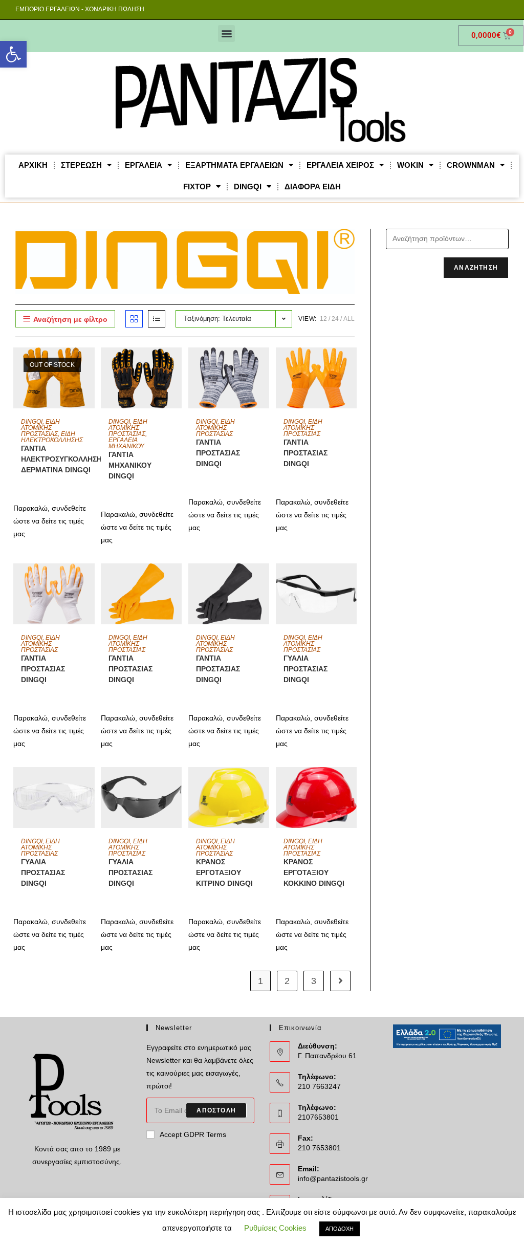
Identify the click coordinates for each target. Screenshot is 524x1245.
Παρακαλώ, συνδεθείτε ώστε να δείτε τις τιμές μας (49, 521)
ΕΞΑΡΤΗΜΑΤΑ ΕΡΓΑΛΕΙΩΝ (234, 165)
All (349, 318)
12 (323, 318)
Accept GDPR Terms (193, 1134)
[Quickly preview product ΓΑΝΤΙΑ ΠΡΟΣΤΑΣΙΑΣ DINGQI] (264, 365)
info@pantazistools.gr (333, 1178)
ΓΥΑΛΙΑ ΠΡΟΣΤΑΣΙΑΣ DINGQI (305, 669)
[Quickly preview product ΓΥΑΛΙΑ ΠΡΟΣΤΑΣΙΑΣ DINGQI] (351, 581)
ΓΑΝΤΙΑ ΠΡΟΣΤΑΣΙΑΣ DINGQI (218, 453)
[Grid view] (134, 318)
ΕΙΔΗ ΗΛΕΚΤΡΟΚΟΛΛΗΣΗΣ (52, 437)
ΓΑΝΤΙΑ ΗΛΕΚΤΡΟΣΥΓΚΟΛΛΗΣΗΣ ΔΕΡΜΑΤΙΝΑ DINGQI (63, 459)
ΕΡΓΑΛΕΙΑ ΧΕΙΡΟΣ (340, 165)
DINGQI (247, 186)
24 (335, 318)
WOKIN (410, 165)
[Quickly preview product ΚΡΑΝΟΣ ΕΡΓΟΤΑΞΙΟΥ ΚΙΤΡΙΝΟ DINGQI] (264, 785)
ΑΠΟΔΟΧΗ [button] (339, 1229)
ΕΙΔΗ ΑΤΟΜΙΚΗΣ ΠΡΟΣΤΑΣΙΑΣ (40, 428)
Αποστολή (216, 1110)
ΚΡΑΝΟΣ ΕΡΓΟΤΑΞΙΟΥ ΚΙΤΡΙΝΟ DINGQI (224, 872)
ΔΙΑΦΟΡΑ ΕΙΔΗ (313, 186)
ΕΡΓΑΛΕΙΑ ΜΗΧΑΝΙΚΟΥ (126, 443)
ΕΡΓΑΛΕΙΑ (143, 165)
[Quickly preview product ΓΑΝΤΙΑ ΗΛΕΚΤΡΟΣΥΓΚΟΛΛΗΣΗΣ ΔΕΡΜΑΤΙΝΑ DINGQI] (89, 365)
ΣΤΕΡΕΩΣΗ (81, 165)
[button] (13, 54)
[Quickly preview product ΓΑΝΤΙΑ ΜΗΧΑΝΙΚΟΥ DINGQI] (176, 365)
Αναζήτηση (476, 267)
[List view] (156, 318)
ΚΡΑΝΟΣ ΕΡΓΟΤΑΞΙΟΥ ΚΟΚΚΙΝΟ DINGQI (313, 872)
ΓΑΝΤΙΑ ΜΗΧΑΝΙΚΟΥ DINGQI (129, 465)
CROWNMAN (471, 165)
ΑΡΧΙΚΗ (33, 165)
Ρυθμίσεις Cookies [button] (275, 1228)
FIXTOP (197, 186)
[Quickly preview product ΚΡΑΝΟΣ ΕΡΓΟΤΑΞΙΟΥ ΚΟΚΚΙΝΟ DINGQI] (351, 785)
